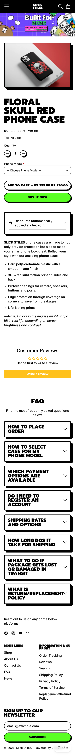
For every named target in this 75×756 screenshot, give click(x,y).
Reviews (45, 662)
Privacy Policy (49, 681)
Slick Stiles (38, 6)
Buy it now (37, 197)
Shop (8, 652)
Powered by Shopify (48, 747)
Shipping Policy (51, 675)
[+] (23, 153)
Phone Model (14, 163)
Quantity (10, 145)
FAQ (7, 672)
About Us (11, 659)
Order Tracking (50, 655)
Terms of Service (52, 687)
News (8, 678)
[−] (7, 153)
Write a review (38, 374)
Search (44, 668)
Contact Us (12, 665)
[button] (60, 6)
